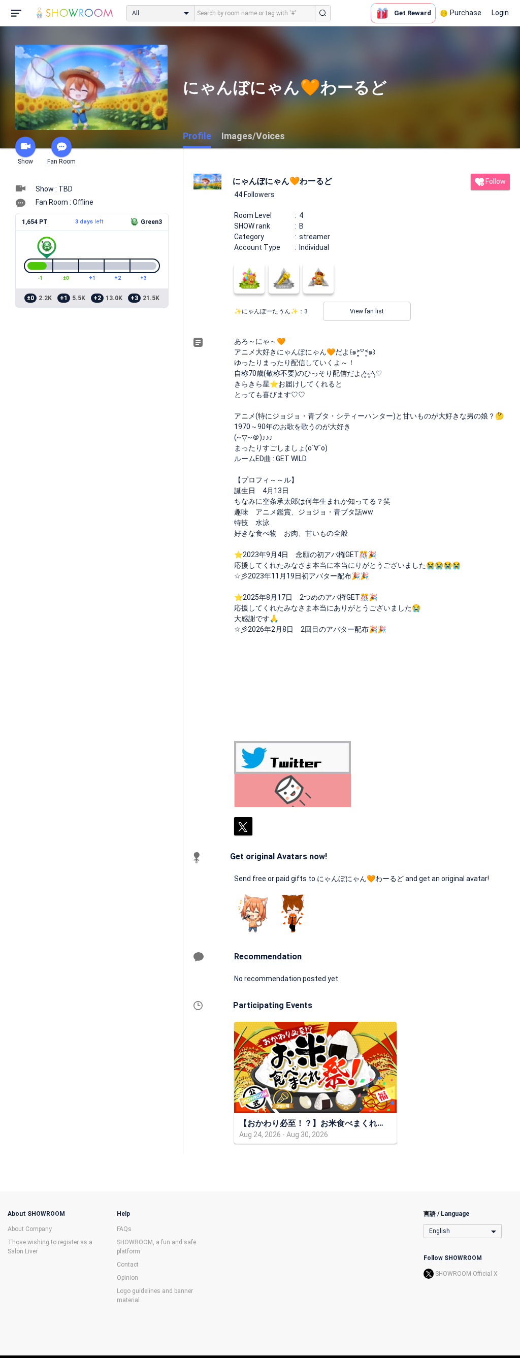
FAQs (124, 1229)
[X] (243, 826)
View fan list (367, 311)
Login (500, 13)
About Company (30, 1229)
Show (25, 161)
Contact (128, 1264)
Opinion (127, 1277)
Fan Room (61, 161)
